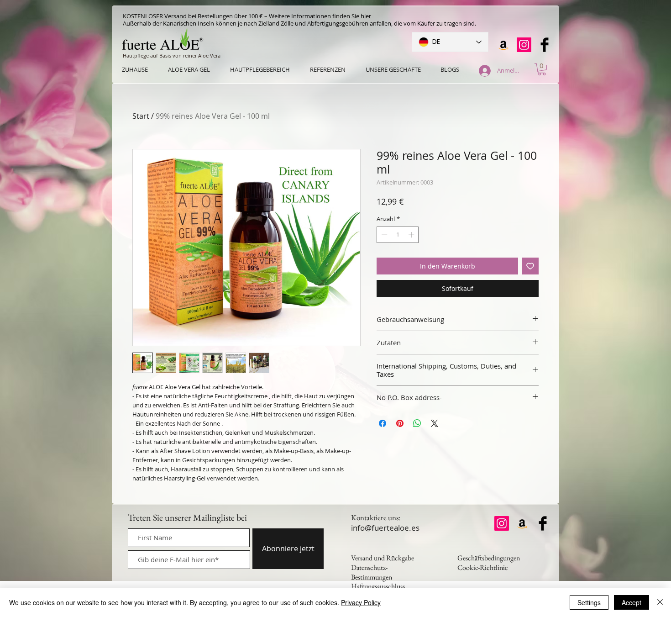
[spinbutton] (398, 235)
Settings (589, 602)
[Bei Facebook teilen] (382, 423)
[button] (542, 69)
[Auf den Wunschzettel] (530, 266)
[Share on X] (434, 423)
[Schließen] (660, 602)
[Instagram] (524, 44)
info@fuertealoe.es (385, 527)
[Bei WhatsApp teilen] (417, 423)
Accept (631, 602)
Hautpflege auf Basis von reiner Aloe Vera (171, 55)
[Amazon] (503, 44)
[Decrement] (383, 235)
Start (140, 116)
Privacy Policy (361, 602)
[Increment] (412, 235)
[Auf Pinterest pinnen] (399, 423)
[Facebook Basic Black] (544, 44)
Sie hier (361, 16)
